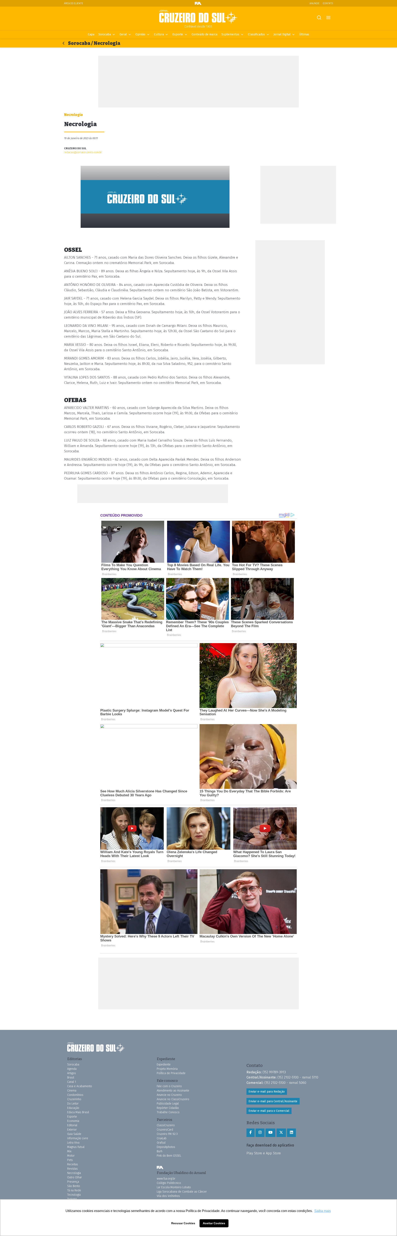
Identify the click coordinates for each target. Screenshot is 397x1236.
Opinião (140, 34)
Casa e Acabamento (79, 1086)
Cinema (71, 1090)
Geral (123, 34)
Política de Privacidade (171, 1073)
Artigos (71, 1073)
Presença (73, 1181)
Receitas (72, 1164)
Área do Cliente (73, 3)
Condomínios (75, 1095)
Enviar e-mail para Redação (267, 1091)
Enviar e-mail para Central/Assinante (273, 1101)
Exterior (72, 1129)
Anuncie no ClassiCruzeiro (173, 1099)
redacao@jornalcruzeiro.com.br (83, 152)
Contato (328, 3)
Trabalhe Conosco (168, 1112)
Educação (73, 1108)
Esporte (177, 34)
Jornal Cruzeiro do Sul (198, 17)
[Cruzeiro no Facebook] (250, 1133)
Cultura (159, 34)
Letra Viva (73, 1142)
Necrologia (74, 1173)
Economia (73, 1121)
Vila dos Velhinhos (168, 1196)
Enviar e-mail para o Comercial (269, 1111)
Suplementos (230, 34)
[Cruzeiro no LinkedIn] (291, 1133)
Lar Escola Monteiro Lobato (174, 1187)
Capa (91, 34)
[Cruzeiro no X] (281, 1133)
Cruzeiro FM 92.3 (167, 1134)
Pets (70, 1160)
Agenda (72, 1069)
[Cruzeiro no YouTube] (270, 1133)
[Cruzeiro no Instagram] (260, 1133)
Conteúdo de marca (204, 34)
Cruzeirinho (74, 1099)
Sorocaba (104, 34)
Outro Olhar (74, 1177)
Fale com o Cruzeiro (169, 1086)
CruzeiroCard (165, 1129)
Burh (159, 1151)
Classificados (256, 34)
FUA (160, 1167)
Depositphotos (166, 1147)
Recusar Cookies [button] (183, 1223)
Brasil (70, 1077)
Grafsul (161, 1142)
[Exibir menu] (328, 17)
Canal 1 (71, 1082)
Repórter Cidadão (168, 1108)
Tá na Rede (74, 1190)
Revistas (72, 1168)
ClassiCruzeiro (166, 1125)
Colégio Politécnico (169, 1183)
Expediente (164, 1064)
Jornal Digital (282, 34)
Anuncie (314, 3)
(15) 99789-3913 (274, 1072)
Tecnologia (74, 1195)
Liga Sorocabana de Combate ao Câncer (182, 1191)
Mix (69, 1151)
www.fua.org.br (166, 1178)
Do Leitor (73, 1103)
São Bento (73, 1186)
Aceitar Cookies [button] (214, 1223)
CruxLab (161, 1138)
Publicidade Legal (168, 1103)
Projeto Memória (167, 1069)
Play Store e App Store (263, 1153)
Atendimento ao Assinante (173, 1090)
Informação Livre (77, 1138)
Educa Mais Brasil (78, 1112)
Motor (71, 1155)
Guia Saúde (74, 1134)
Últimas (304, 34)
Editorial (72, 1125)
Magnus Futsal (76, 1147)
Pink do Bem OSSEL (169, 1155)
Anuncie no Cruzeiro (169, 1095)
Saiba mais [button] (322, 1211)
